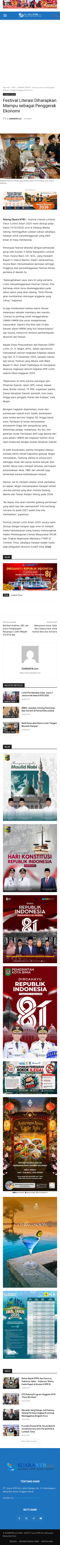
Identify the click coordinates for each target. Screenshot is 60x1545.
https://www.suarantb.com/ (30, 673)
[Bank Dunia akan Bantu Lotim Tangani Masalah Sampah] (11, 727)
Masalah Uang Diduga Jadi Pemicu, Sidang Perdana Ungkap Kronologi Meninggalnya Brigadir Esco (38, 1413)
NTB (13, 87)
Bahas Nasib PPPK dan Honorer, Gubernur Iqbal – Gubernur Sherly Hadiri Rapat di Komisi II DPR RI (38, 1381)
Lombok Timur (16, 595)
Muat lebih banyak (29, 1441)
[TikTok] (33, 1518)
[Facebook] (15, 126)
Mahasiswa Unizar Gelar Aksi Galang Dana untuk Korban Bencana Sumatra (44, 628)
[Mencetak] (28, 126)
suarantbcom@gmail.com (26, 1497)
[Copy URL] (35, 126)
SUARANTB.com (15, 119)
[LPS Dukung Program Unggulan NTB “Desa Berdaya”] (11, 1398)
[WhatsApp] (22, 126)
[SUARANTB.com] (5, 118)
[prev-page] (5, 738)
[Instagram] (26, 1518)
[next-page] (9, 738)
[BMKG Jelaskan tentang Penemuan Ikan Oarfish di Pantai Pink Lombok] (11, 712)
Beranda (6, 87)
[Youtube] (41, 1518)
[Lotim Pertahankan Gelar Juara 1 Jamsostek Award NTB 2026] (11, 697)
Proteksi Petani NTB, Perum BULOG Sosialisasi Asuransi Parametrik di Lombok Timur (38, 1429)
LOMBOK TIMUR (23, 87)
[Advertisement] (30, 51)
